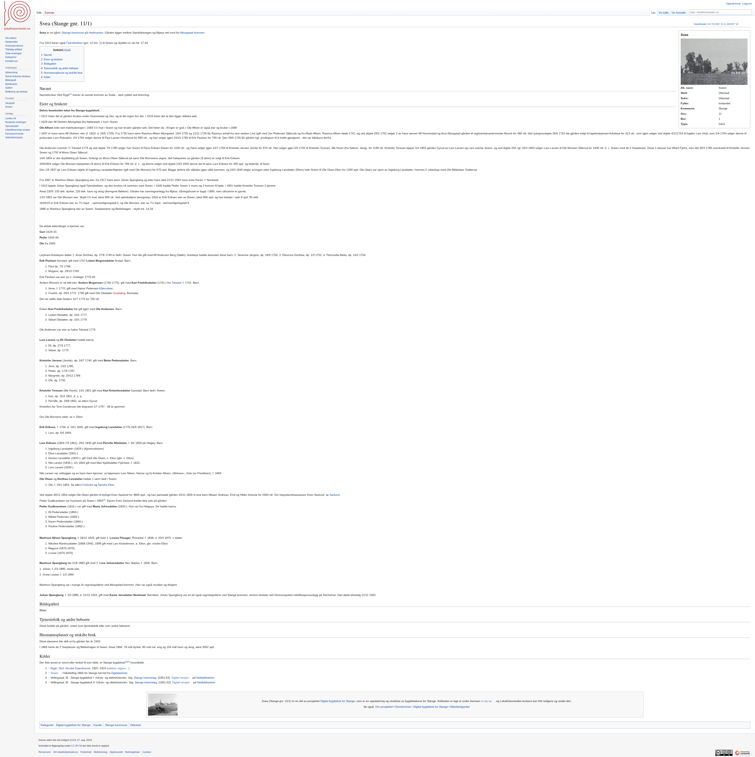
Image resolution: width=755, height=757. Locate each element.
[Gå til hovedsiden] (17, 15)
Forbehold (85, 752)
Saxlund (335, 494)
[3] (126, 662)
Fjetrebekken (74, 42)
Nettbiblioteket (205, 677)
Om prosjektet (384, 706)
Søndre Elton (106, 484)
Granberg (119, 293)
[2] (104, 500)
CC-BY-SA (76, 745)
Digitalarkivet (119, 673)
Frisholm (87, 484)
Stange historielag (145, 677)
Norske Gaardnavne (77, 668)
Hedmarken (96, 32)
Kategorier (47, 725)
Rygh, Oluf (57, 668)
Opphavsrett (116, 752)
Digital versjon (180, 677)
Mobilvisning (100, 752)
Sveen (54, 673)
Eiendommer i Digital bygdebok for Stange (421, 706)
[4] (128, 662)
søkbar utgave (117, 668)
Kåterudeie (106, 288)
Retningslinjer (132, 752)
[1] (70, 94)
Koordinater (700, 24)
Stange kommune (73, 32)
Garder (97, 725)
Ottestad (135, 725)
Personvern (45, 752)
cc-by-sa (486, 701)
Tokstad (176, 282)
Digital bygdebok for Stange (337, 701)
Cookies (146, 752)
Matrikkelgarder (460, 706)
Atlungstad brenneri (192, 32)
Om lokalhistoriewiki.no (65, 752)
